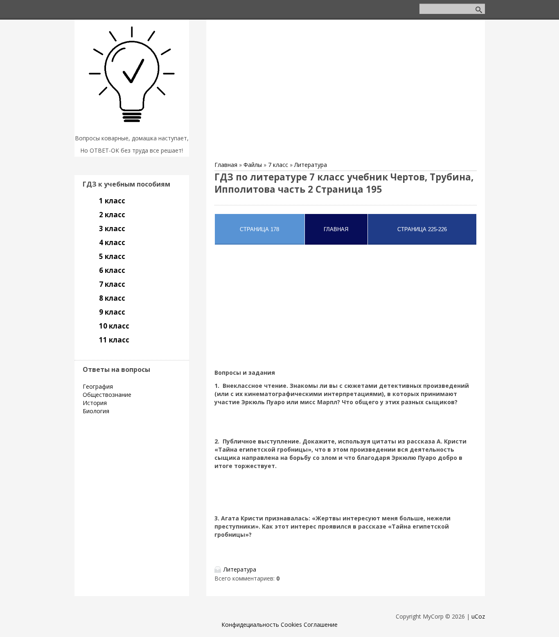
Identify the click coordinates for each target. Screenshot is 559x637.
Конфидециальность (250, 624)
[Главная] (132, 128)
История (95, 403)
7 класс (278, 165)
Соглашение (321, 624)
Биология (96, 411)
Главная (225, 165)
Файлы (252, 165)
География (98, 386)
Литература (310, 165)
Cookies (291, 624)
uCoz (478, 616)
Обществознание (107, 394)
